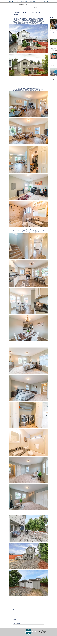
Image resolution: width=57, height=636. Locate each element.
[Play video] (28, 65)
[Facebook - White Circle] (32, 631)
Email (19, 5)
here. (50, 35)
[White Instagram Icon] (34, 631)
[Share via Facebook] (13, 609)
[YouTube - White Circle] (35, 631)
